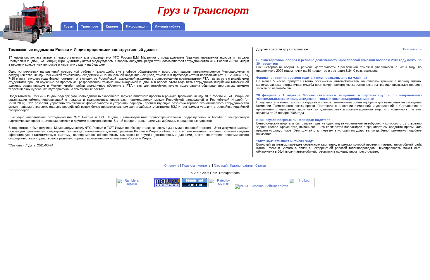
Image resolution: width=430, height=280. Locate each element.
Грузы (68, 26)
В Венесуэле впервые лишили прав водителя (293, 120)
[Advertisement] (389, 13)
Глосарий (221, 165)
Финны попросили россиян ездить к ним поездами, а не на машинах (311, 77)
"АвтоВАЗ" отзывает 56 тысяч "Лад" (285, 141)
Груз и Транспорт (203, 10)
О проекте (171, 165)
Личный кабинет (168, 26)
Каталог (112, 26)
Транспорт (89, 26)
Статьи (260, 165)
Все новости (412, 49)
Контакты (204, 165)
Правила (188, 165)
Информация (136, 26)
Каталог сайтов (241, 165)
